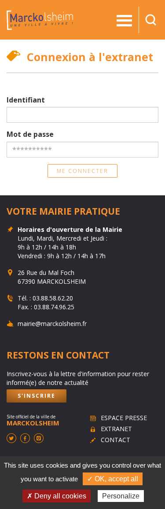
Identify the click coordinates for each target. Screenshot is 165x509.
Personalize (120, 496)
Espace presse (124, 418)
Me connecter (82, 171)
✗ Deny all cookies (56, 496)
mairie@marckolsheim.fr (52, 323)
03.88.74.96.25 (54, 307)
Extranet (116, 429)
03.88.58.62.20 (53, 298)
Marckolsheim (40, 20)
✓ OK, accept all (112, 479)
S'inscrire (36, 395)
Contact (115, 440)
